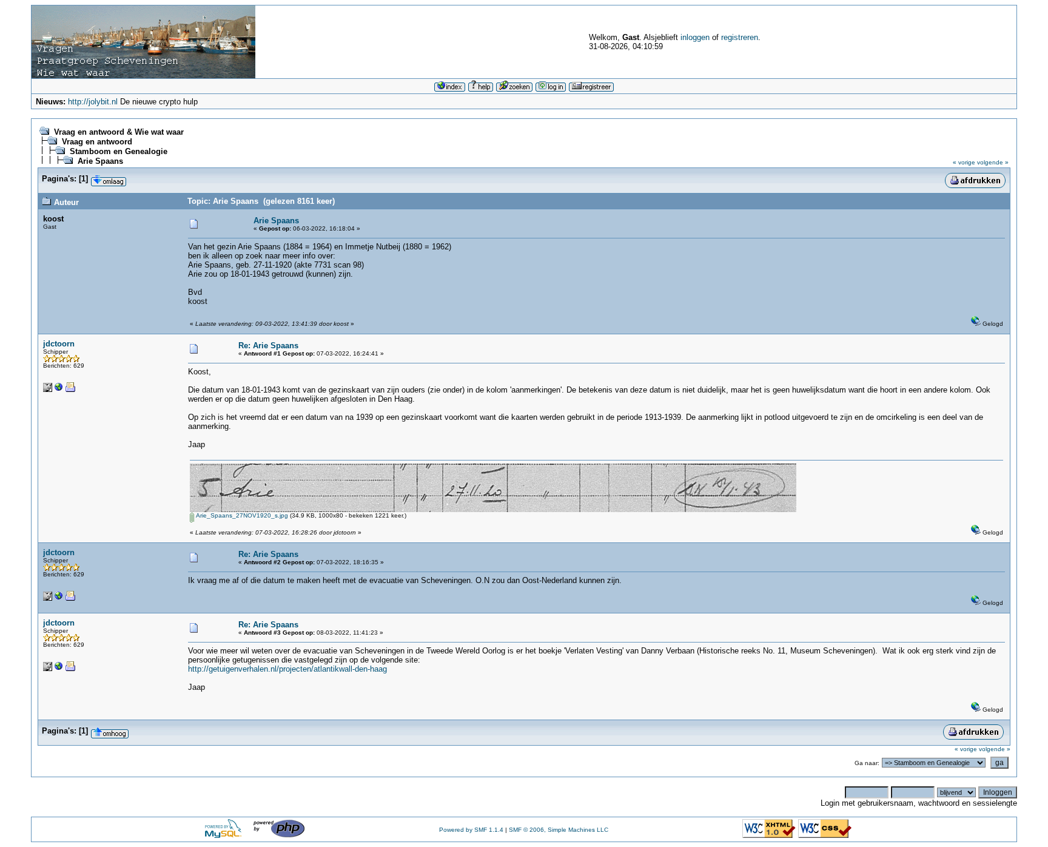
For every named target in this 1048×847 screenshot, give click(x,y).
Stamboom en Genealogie (118, 151)
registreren (739, 37)
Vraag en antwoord (97, 141)
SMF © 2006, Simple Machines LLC (558, 829)
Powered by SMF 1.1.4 (471, 829)
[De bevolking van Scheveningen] (59, 389)
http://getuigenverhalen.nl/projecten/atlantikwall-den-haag (287, 668)
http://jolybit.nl (93, 101)
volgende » (993, 162)
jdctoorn (59, 343)
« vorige (964, 162)
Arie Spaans (100, 161)
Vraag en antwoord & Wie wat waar (119, 132)
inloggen (695, 37)
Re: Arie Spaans (268, 345)
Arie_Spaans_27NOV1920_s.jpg (241, 515)
